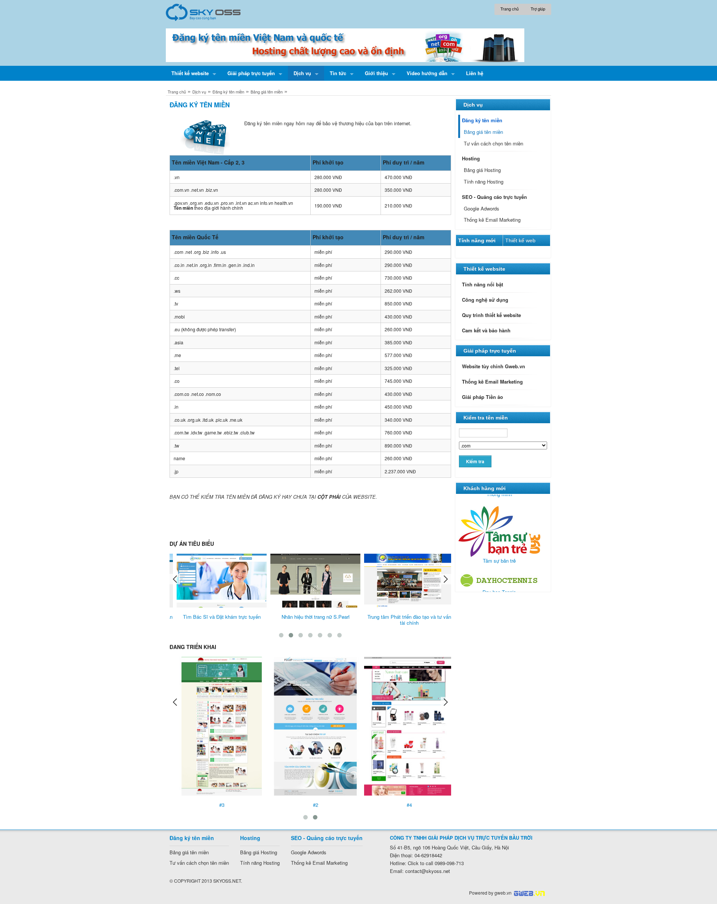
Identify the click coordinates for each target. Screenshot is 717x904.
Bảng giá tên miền (267, 92)
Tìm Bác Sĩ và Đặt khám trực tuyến (216, 616)
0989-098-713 (436, 863)
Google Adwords (481, 208)
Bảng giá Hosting (482, 169)
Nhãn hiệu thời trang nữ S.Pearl (310, 616)
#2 (310, 804)
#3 (216, 804)
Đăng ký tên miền (228, 92)
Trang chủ (177, 92)
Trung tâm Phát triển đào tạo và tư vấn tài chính (404, 619)
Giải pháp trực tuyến (489, 351)
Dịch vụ (199, 92)
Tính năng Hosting (483, 181)
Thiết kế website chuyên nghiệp (529, 894)
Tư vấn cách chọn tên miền (493, 143)
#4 (404, 804)
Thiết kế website (484, 269)
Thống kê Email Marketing (492, 219)
